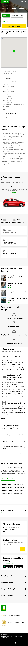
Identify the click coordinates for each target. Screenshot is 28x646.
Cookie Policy (18, 636)
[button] (14, 51)
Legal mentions (10, 636)
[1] (14, 213)
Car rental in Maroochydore (7, 493)
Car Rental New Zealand (8, 32)
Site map (3, 636)
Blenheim (16, 31)
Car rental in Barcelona (7, 484)
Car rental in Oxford (19, 487)
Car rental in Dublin (19, 484)
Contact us (4, 637)
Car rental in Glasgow (6, 490)
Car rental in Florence (6, 487)
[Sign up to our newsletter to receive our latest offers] (22, 549)
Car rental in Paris (18, 493)
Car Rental (2, 32)
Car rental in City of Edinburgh (19, 490)
